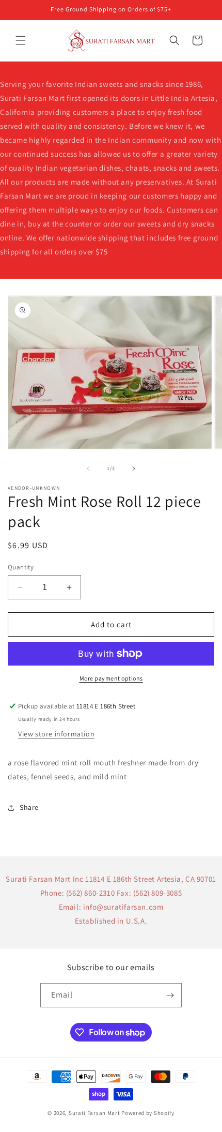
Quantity (21, 567)
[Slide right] (133, 468)
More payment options (111, 678)
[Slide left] (88, 468)
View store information (56, 733)
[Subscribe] (169, 995)
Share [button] (29, 807)
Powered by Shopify (148, 1112)
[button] (20, 40)
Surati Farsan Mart (94, 1112)
